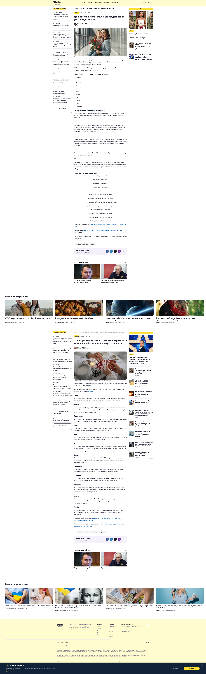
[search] (140, 3)
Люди (83, 3)
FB (107, 251)
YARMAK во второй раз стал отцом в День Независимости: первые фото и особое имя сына (62, 62)
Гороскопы (115, 3)
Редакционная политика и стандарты (131, 626)
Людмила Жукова (59, 322)
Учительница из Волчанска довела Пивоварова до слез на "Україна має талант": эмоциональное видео (61, 90)
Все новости (62, 108)
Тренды (90, 3)
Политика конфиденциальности (129, 634)
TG (111, 251)
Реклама (111, 636)
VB (119, 251)
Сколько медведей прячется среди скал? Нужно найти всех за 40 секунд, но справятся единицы (62, 35)
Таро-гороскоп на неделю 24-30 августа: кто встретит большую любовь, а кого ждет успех (143, 45)
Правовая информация (127, 631)
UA (143, 2)
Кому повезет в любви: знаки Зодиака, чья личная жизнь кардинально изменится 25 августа (61, 17)
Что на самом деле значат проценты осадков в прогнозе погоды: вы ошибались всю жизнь (62, 359)
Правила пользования (127, 629)
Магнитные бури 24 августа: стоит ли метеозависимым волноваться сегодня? (62, 368)
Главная (76, 8)
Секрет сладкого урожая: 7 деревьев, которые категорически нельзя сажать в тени (62, 53)
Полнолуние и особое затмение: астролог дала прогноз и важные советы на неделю (62, 80)
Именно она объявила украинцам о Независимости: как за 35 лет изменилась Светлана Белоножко (62, 386)
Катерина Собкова (9, 322)
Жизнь (80, 8)
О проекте (111, 626)
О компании (112, 634)
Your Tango (90, 391)
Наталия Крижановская (10, 608)
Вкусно (106, 3)
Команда (111, 631)
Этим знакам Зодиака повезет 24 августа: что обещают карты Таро (62, 394)
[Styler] (57, 3)
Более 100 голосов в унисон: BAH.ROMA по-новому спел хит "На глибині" (62, 44)
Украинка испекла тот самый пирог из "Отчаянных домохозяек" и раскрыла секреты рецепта (62, 27)
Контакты (111, 629)
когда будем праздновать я (98, 224)
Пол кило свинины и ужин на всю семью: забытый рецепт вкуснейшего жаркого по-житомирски (62, 101)
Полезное (98, 3)
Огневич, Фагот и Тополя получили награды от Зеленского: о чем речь (62, 71)
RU (146, 2)
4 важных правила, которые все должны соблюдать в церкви (102, 230)
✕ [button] (201, 664)
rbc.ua (150, 2)
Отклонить (175, 668)
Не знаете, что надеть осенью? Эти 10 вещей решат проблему (61, 419)
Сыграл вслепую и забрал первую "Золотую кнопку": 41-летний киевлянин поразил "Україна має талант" (144, 57)
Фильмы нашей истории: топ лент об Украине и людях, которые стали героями (62, 411)
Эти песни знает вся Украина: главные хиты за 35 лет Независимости (61, 377)
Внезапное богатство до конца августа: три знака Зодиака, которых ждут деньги (61, 402)
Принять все (191, 668)
